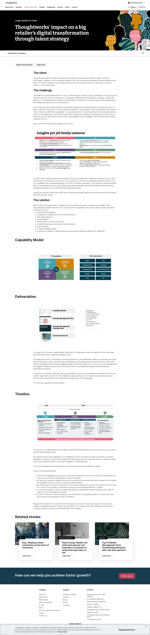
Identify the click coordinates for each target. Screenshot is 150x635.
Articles (65, 597)
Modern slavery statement (96, 601)
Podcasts (66, 605)
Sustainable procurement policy (98, 609)
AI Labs (41, 605)
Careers (42, 613)
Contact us (43, 616)
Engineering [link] (51, 7)
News (41, 608)
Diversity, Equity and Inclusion (49, 610)
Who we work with (45, 602)
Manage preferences (127, 630)
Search (133, 7)
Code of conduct (93, 604)
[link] (127, 576)
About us (42, 594)
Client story (41, 65)
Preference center (69, 594)
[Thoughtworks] (11, 2)
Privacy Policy (62, 632)
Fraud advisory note (94, 619)
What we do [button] (9, 7)
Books (65, 602)
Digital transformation (24, 65)
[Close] (146, 626)
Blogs (65, 600)
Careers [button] (60, 7)
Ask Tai (142, 7)
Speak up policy (92, 612)
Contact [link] (74, 7)
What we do (43, 597)
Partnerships (43, 600)
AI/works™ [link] (19, 7)
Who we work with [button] (31, 7)
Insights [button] (42, 7)
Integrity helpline (93, 607)
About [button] (67, 7)
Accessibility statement (95, 599)
